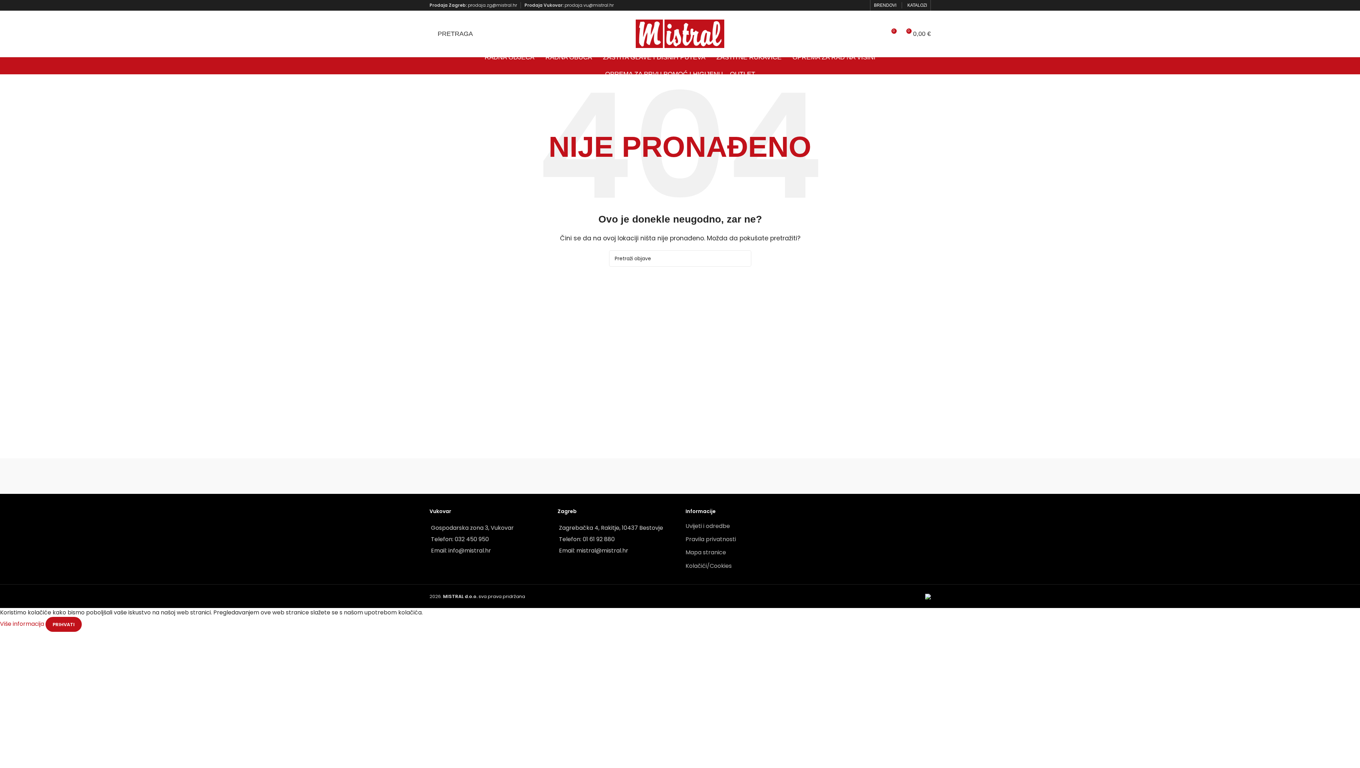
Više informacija (23, 624)
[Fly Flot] (823, 476)
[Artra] (536, 476)
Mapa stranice (706, 552)
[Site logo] (680, 33)
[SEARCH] (743, 258)
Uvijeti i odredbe (708, 526)
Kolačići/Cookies (709, 566)
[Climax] (680, 476)
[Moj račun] (877, 34)
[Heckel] (894, 476)
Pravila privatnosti (711, 539)
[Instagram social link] (861, 5)
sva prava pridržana (484, 596)
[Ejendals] (751, 476)
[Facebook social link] (852, 5)
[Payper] (465, 476)
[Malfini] (608, 476)
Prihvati (64, 624)
